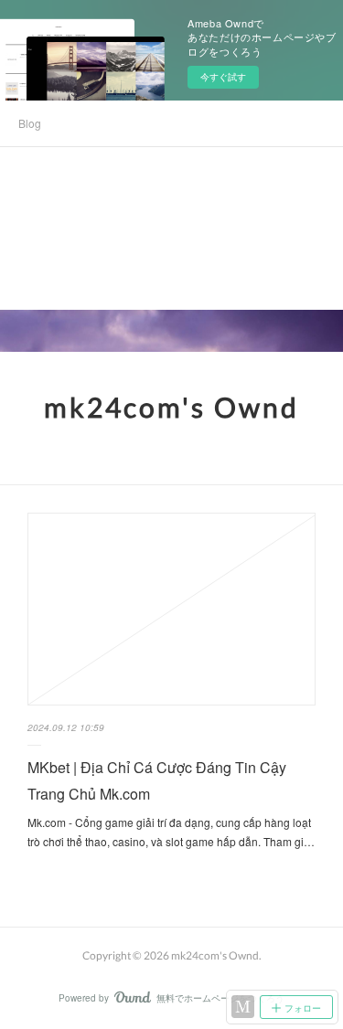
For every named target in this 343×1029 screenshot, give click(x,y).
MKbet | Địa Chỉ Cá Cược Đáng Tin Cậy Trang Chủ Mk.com (156, 780)
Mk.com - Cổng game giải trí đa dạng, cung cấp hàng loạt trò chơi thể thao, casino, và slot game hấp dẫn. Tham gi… (171, 832)
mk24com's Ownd (171, 406)
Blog (29, 123)
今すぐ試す (223, 76)
